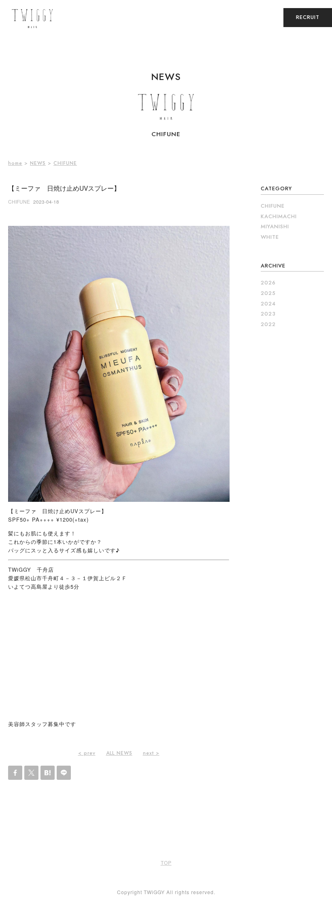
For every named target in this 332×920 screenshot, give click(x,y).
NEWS (38, 163)
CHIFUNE (65, 163)
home (15, 163)
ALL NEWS (119, 753)
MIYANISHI (275, 226)
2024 (268, 303)
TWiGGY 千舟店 (31, 569)
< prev (87, 753)
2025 (268, 293)
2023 (268, 314)
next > (151, 753)
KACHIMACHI (279, 216)
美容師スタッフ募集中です (42, 724)
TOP (166, 862)
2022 (268, 324)
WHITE (270, 237)
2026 (268, 282)
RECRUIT (307, 17)
